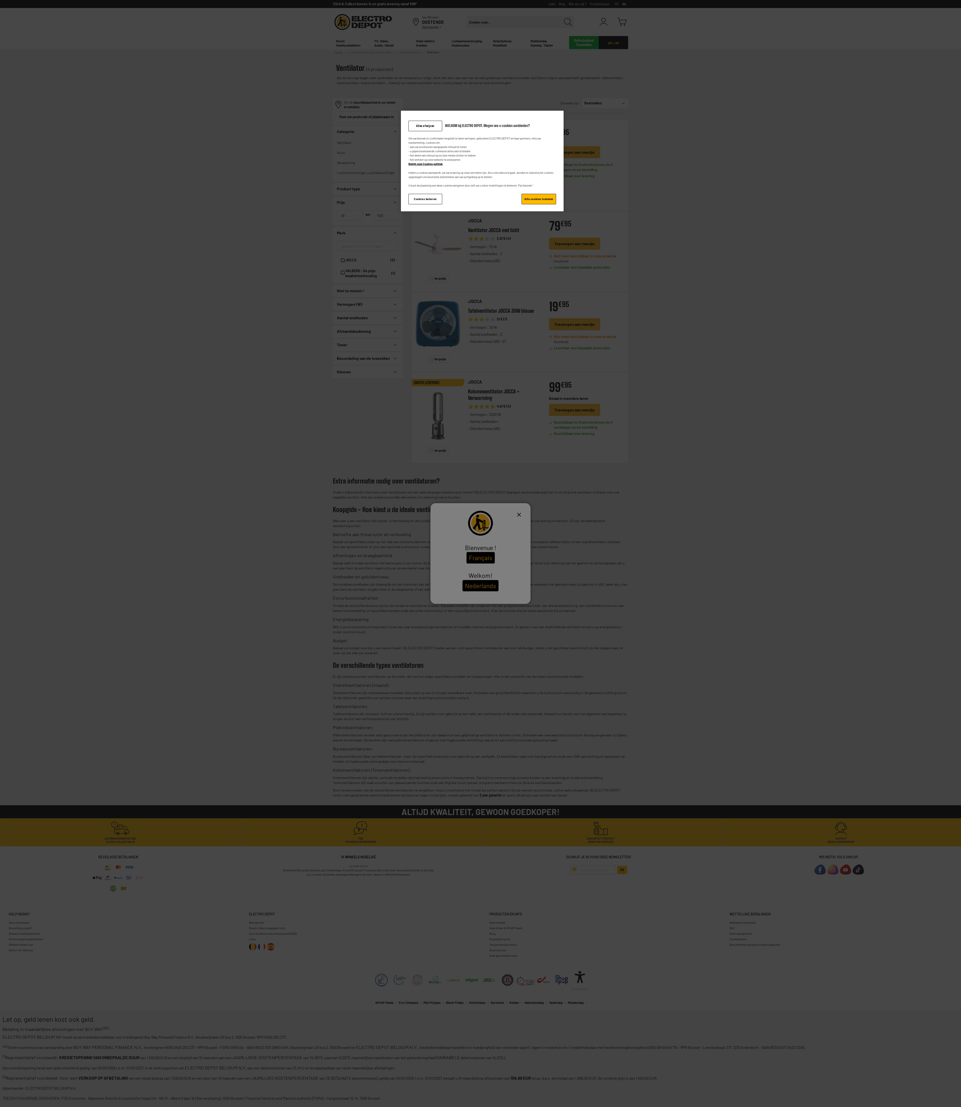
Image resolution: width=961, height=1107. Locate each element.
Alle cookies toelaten (538, 199)
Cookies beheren (425, 199)
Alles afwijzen (425, 125)
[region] (482, 161)
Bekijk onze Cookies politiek (425, 164)
